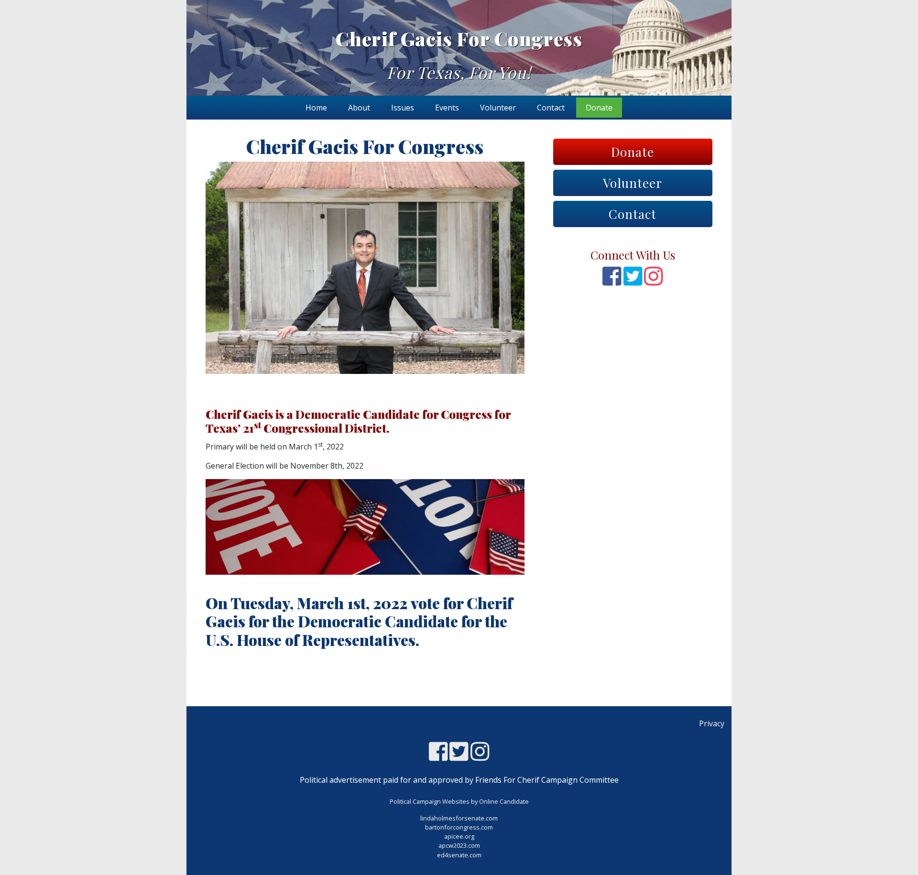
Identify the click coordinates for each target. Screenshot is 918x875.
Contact (551, 107)
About (359, 107)
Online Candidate (504, 801)
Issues (402, 107)
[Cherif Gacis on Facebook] (611, 281)
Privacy (711, 723)
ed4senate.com (459, 855)
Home (316, 107)
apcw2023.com (459, 845)
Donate (599, 107)
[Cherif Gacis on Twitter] (632, 281)
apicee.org (459, 836)
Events (447, 107)
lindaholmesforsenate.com (459, 818)
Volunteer (498, 107)
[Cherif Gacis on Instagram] (653, 281)
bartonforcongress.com (459, 827)
